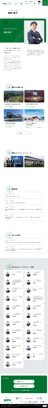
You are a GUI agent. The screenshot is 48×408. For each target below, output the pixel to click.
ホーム (4, 17)
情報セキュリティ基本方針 (33, 401)
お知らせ (26, 1)
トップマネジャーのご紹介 (17, 17)
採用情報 (39, 4)
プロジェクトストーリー (28, 4)
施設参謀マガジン (31, 1)
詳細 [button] (17, 406)
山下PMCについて (10, 4)
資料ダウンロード (21, 381)
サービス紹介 (16, 4)
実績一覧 (34, 4)
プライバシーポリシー (24, 401)
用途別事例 (22, 4)
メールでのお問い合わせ (22, 386)
